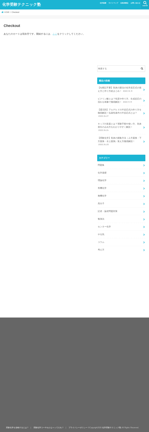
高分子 (101, 203)
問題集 (101, 165)
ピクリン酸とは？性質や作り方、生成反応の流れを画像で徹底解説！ (119, 100)
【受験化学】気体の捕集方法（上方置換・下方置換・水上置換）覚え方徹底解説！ (119, 141)
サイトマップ (113, 3)
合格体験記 (124, 3)
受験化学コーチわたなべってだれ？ (48, 427)
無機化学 (102, 196)
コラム (101, 242)
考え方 (101, 249)
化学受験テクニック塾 (21, 4)
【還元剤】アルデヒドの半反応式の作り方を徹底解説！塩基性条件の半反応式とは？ (119, 113)
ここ (55, 34)
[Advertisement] (121, 40)
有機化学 (102, 188)
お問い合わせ (135, 3)
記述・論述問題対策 (107, 211)
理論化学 (102, 180)
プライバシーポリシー (78, 427)
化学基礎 (103, 3)
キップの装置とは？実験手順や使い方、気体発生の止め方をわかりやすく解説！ (119, 127)
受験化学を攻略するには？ (17, 427)
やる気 (101, 234)
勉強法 (101, 219)
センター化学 (104, 226)
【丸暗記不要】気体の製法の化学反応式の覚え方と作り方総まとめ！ (119, 89)
